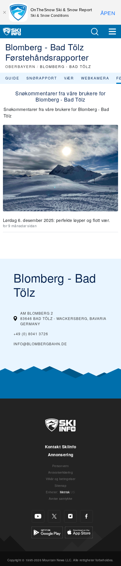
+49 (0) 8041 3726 (31, 333)
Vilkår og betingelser (60, 479)
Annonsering (60, 454)
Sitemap (60, 485)
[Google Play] (47, 531)
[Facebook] (86, 516)
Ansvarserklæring (60, 472)
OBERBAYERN (20, 66)
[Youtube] (38, 516)
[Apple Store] (79, 531)
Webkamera (95, 77)
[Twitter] (54, 516)
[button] (94, 32)
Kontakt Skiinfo (60, 446)
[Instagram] (70, 516)
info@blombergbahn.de (40, 343)
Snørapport (41, 77)
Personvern (60, 466)
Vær (69, 77)
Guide (12, 77)
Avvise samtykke (61, 498)
